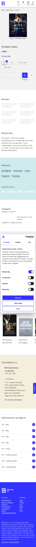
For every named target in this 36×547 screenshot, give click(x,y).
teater (27, 170)
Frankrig (16, 176)
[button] (18, 425)
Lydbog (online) (22, 62)
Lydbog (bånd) (7, 67)
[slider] (18, 27)
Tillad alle (18, 297)
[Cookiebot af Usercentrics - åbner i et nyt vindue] (25, 237)
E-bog (12, 62)
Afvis (18, 309)
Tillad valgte (18, 303)
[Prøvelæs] (25, 75)
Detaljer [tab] (18, 242)
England (5, 176)
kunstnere (18, 170)
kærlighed (6, 170)
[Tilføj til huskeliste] (31, 75)
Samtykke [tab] (6, 242)
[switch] (31, 277)
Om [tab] (29, 242)
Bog (4, 62)
